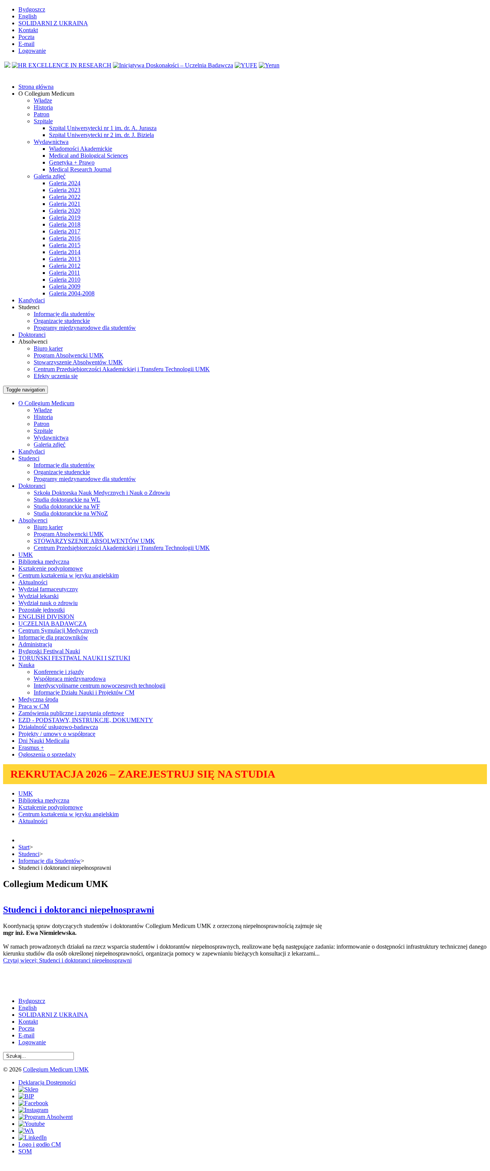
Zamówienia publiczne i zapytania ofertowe (71, 713)
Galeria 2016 (64, 238)
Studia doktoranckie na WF (67, 506)
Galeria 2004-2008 (72, 293)
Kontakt (28, 30)
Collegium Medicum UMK (56, 1069)
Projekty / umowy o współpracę (56, 734)
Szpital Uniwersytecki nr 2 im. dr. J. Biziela (101, 135)
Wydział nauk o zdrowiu (48, 603)
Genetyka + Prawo (72, 162)
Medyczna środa (38, 699)
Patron (41, 114)
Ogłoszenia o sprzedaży (47, 754)
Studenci (28, 854)
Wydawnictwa (51, 142)
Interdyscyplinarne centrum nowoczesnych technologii (99, 685)
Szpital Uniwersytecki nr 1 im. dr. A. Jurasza (103, 128)
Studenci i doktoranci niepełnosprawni (78, 910)
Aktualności (32, 582)
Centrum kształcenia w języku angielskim (68, 575)
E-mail (26, 44)
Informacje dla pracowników (53, 637)
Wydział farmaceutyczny (48, 589)
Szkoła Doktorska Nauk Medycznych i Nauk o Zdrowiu (102, 492)
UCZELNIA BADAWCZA (52, 623)
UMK (25, 554)
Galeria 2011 (64, 272)
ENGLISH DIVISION (46, 616)
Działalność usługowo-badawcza (58, 727)
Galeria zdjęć (49, 176)
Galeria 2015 (64, 245)
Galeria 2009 (64, 286)
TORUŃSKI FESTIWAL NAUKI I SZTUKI (74, 658)
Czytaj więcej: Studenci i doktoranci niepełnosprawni (67, 960)
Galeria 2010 (64, 279)
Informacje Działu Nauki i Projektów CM (84, 692)
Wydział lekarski (38, 596)
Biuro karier (48, 348)
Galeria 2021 (64, 204)
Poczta (26, 37)
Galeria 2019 (64, 217)
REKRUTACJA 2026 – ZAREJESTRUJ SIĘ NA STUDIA (142, 774)
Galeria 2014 (64, 252)
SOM (25, 1151)
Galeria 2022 (64, 197)
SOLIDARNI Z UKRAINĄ (53, 23)
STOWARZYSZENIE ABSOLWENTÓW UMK (94, 541)
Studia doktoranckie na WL (67, 499)
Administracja (35, 644)
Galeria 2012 (64, 266)
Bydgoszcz (31, 9)
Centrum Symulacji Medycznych (58, 630)
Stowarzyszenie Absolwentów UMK (78, 362)
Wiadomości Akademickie (80, 148)
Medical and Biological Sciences (88, 155)
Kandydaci (31, 451)
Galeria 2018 (64, 224)
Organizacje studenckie (62, 321)
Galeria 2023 (64, 190)
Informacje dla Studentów (49, 861)
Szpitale (43, 121)
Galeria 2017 (64, 231)
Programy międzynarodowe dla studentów (85, 328)
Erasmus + (31, 747)
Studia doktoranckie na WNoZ (71, 513)
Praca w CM (33, 706)
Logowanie (32, 50)
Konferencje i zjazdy (59, 672)
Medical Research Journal (80, 169)
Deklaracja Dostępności (47, 1082)
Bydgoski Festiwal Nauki (49, 651)
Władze (43, 100)
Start (23, 847)
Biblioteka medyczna (43, 561)
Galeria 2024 (64, 183)
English (27, 16)
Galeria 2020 (64, 210)
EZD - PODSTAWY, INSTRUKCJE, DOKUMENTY (85, 720)
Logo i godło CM (39, 1144)
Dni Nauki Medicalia (43, 740)
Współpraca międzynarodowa (70, 678)
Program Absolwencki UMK (69, 355)
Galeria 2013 (64, 259)
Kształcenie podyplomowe (50, 568)
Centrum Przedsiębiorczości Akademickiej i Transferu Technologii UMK (122, 369)
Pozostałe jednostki (41, 610)
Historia (43, 107)
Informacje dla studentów (64, 314)
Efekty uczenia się (56, 376)
